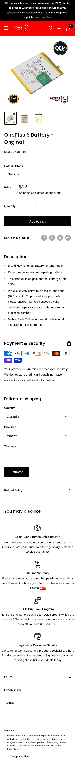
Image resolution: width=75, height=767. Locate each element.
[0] (67, 28)
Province (10, 427)
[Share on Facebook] (44, 238)
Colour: (13, 166)
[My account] (59, 28)
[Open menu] (6, 28)
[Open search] (51, 28)
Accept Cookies (20, 756)
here (43, 587)
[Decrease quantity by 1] (23, 206)
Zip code (10, 446)
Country (9, 407)
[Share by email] (68, 238)
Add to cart (37, 221)
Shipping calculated (32, 192)
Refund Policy (13, 490)
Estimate (16, 472)
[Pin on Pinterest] (52, 238)
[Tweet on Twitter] (60, 238)
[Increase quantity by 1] (49, 206)
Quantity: (10, 206)
